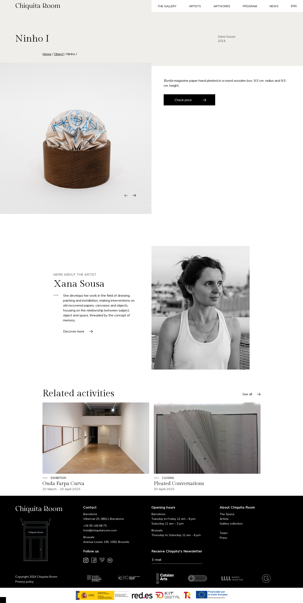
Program (250, 6)
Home (46, 54)
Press (223, 538)
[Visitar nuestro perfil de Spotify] (110, 561)
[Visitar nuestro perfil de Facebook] (93, 561)
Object (59, 54)
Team (224, 533)
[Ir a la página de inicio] (76, 6)
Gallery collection (231, 523)
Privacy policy (24, 581)
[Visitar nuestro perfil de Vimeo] (102, 561)
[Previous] (126, 195)
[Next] (134, 195)
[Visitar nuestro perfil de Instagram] (85, 561)
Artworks (222, 6)
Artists (195, 6)
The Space (227, 514)
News (274, 6)
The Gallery (167, 6)
